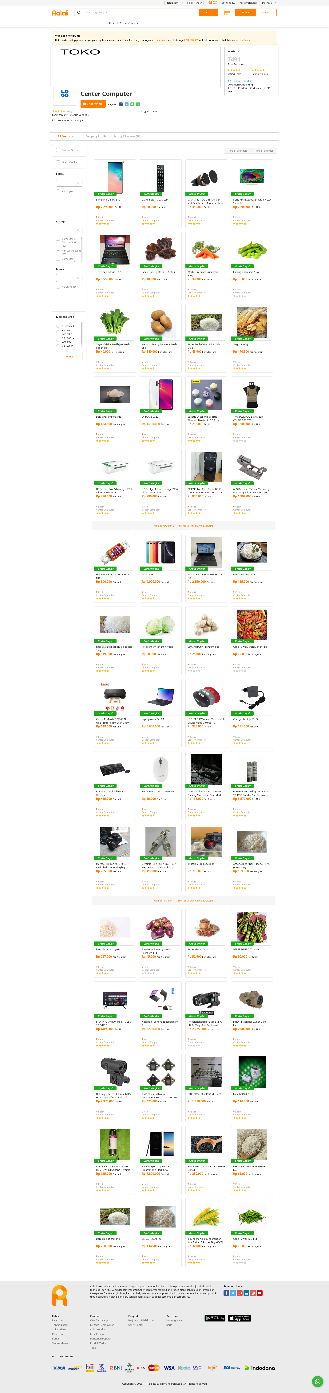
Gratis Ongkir (69, 162)
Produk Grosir (70, 150)
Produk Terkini (98, 1343)
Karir (169, 1325)
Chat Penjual (94, 103)
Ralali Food (58, 1334)
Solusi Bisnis (59, 1329)
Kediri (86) (67, 191)
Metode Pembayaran (102, 1325)
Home (112, 23)
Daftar (245, 12)
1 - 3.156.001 (69, 326)
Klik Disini (244, 40)
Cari (208, 12)
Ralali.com (172, 2)
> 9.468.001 (68, 346)
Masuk (266, 12)
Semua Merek (60, 1343)
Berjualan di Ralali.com (141, 1320)
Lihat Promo (97, 1334)
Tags (93, 1347)
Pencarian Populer (100, 1338)
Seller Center (135, 1325)
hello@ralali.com (248, 2)
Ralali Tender (194, 2)
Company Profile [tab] (95, 136)
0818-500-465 (228, 2)
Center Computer (130, 23)
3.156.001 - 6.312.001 (68, 332)
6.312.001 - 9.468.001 (68, 339)
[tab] (65, 136)
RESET (69, 356)
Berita (55, 1338)
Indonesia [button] (267, 2)
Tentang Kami (60, 1325)
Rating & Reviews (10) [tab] (126, 136)
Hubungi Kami (174, 1320)
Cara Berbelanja (99, 1320)
